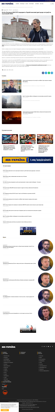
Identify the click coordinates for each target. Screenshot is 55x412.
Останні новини (7, 165)
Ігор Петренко (5, 295)
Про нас (41, 3)
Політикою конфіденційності (5, 407)
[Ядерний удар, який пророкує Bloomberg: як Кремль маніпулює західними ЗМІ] (45, 280)
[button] (43, 73)
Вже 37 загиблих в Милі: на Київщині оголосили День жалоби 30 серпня (37, 96)
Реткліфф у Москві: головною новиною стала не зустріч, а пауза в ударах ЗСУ (18, 296)
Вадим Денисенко (6, 262)
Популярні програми (7, 130)
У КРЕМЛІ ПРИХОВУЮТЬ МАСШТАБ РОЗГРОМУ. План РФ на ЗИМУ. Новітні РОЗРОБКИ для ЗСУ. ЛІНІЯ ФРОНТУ (27, 148)
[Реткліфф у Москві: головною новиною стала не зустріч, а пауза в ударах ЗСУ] (45, 296)
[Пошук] (52, 4)
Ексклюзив (5, 169)
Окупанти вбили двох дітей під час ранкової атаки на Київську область (17, 221)
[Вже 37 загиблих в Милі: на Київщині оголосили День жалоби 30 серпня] (11, 101)
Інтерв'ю (37, 3)
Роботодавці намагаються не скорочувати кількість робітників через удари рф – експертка (21, 170)
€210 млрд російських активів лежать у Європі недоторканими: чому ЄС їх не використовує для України (18, 247)
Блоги (26, 3)
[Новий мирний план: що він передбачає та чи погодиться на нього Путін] (45, 313)
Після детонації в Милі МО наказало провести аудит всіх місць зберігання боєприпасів (20, 187)
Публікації (22, 3)
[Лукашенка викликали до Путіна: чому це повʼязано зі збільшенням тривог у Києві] (45, 263)
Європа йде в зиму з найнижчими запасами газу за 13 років (15, 176)
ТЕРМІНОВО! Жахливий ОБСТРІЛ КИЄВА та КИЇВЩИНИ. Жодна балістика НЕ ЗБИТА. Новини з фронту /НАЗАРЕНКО (43, 149)
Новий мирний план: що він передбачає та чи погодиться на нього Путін (17, 313)
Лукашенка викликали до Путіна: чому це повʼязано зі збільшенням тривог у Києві (19, 263)
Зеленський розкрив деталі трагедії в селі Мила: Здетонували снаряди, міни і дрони (37, 81)
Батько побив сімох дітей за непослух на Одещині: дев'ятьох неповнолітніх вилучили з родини (22, 210)
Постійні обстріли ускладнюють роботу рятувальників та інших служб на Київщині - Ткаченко (22, 182)
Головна (3, 7)
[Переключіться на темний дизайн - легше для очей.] (51, 3)
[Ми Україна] (7, 3)
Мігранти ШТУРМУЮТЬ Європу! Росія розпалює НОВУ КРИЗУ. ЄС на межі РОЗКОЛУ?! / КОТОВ (9, 147)
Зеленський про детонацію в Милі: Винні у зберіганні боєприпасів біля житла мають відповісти (37, 112)
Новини (17, 3)
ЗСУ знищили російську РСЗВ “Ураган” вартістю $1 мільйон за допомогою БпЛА (19, 193)
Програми (31, 3)
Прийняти (5, 410)
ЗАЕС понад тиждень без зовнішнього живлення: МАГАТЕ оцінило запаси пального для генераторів (23, 204)
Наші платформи (7, 381)
